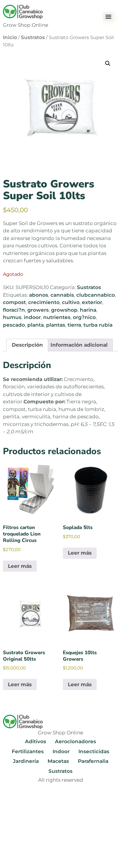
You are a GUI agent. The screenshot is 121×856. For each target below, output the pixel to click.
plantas (55, 325)
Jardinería (26, 761)
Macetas (58, 761)
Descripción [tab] (27, 345)
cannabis (62, 295)
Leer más (20, 566)
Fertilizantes (28, 751)
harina (88, 310)
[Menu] (108, 16)
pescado (14, 325)
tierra (74, 325)
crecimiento (44, 302)
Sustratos (33, 37)
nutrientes (56, 317)
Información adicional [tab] (79, 345)
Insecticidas (93, 751)
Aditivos (35, 741)
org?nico (84, 317)
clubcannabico (95, 295)
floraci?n (14, 310)
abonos (38, 295)
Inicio (10, 37)
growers (38, 310)
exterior (92, 302)
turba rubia (97, 325)
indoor (32, 317)
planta (35, 325)
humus (12, 317)
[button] (107, 63)
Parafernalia (93, 761)
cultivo (71, 302)
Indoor (61, 751)
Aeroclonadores (75, 741)
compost (14, 302)
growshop (64, 310)
